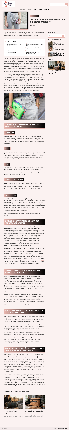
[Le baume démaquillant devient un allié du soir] (50, 48)
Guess (9, 50)
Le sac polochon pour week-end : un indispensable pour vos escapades (13, 411)
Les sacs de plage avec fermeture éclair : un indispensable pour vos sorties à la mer (58, 55)
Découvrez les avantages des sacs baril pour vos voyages (58, 43)
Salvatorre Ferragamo (12, 52)
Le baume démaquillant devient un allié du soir (58, 49)
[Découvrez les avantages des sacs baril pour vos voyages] (50, 43)
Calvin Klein (10, 47)
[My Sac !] (8, 4)
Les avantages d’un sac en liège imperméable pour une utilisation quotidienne (34, 411)
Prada (9, 48)
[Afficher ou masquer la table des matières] (30, 41)
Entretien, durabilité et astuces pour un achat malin (34, 45)
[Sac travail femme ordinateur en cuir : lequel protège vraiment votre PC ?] (56, 65)
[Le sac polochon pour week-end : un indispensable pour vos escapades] (13, 402)
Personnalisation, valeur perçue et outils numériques (33, 50)
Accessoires (34, 15)
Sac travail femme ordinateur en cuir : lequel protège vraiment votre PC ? (56, 72)
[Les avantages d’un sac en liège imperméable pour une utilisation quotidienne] (35, 402)
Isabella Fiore (10, 54)
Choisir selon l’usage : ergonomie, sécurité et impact (34, 48)
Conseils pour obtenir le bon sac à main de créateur (14, 45)
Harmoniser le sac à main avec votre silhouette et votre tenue (33, 53)
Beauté (54, 47)
